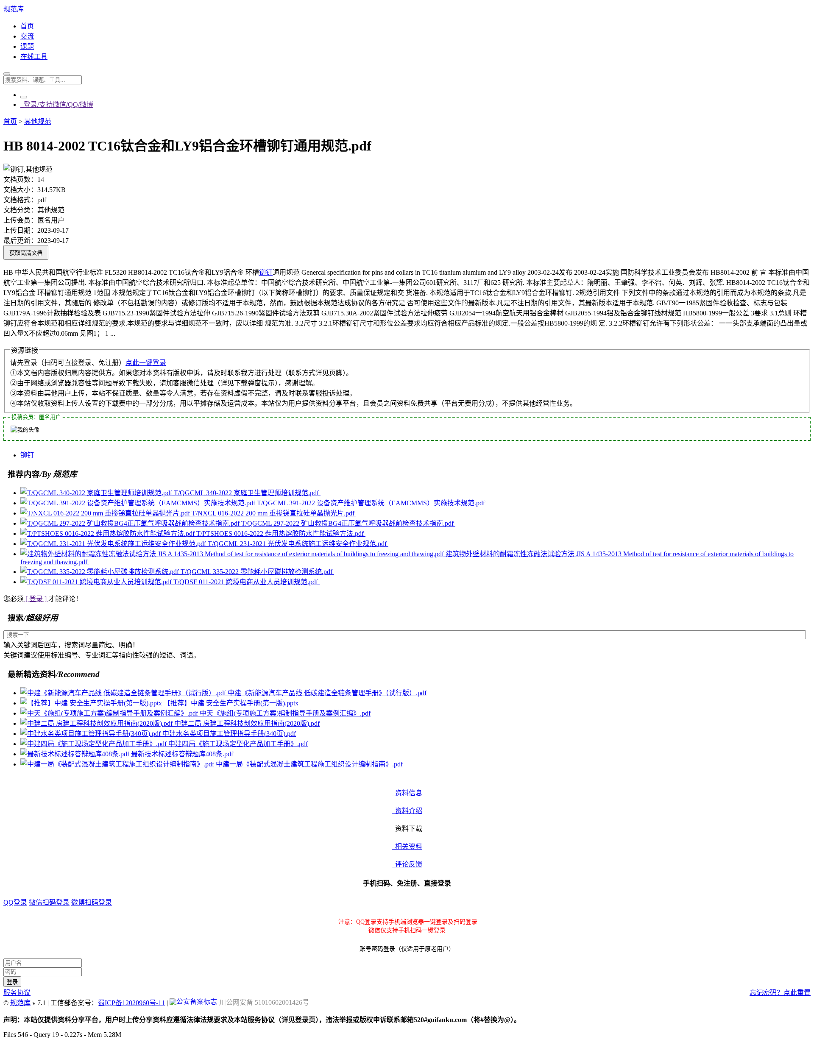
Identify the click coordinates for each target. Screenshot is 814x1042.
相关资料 (407, 846)
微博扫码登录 (91, 902)
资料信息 (407, 793)
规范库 (13, 9)
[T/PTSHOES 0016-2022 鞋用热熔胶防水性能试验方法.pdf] (108, 533)
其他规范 (37, 121)
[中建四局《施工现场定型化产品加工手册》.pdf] (94, 743)
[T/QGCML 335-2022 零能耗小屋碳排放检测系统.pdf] (100, 571)
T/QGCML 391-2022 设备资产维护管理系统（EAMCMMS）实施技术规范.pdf (372, 503)
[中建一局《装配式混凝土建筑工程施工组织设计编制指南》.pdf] (118, 764)
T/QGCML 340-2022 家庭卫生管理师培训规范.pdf (247, 492)
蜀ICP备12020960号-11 (131, 1002)
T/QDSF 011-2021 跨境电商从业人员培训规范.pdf (246, 581)
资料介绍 (407, 810)
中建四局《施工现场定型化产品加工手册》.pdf (238, 743)
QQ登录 (15, 902)
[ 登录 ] (36, 598)
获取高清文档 (25, 253)
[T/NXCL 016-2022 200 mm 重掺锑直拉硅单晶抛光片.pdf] (106, 513)
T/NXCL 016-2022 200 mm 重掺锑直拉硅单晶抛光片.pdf (274, 513)
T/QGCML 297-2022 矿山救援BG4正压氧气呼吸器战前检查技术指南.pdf (348, 523)
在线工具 (33, 56)
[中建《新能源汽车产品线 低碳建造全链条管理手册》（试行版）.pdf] (124, 693)
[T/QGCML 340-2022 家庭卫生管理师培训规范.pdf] (97, 492)
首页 (27, 26)
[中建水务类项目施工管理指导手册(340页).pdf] (91, 733)
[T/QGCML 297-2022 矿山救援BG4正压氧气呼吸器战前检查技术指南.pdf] (130, 523)
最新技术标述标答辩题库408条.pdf (182, 754)
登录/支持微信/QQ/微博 (56, 104)
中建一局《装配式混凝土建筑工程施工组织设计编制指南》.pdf (309, 764)
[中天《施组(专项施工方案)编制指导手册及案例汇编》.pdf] (110, 713)
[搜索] (6, 73)
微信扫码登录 (49, 902)
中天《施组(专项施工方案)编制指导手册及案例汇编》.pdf (285, 713)
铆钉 (266, 272)
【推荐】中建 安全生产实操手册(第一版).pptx (231, 703)
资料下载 (407, 828)
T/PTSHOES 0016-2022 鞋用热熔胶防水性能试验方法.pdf (280, 533)
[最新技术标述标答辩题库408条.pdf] (75, 754)
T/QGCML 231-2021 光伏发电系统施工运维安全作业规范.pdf (298, 543)
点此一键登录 (145, 362)
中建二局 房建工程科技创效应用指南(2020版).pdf (247, 723)
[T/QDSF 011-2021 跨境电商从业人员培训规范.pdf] (96, 581)
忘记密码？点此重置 (780, 992)
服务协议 (17, 992)
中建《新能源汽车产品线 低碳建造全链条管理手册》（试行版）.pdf (327, 693)
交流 (27, 36)
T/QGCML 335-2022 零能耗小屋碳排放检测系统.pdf (257, 571)
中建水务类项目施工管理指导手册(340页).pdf (229, 733)
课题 (27, 46)
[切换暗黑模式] (23, 97)
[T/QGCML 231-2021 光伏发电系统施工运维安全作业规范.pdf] (114, 543)
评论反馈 (407, 864)
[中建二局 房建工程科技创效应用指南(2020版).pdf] (97, 723)
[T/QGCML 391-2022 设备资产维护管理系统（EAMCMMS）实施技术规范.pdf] (138, 503)
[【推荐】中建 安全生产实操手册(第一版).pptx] (92, 703)
